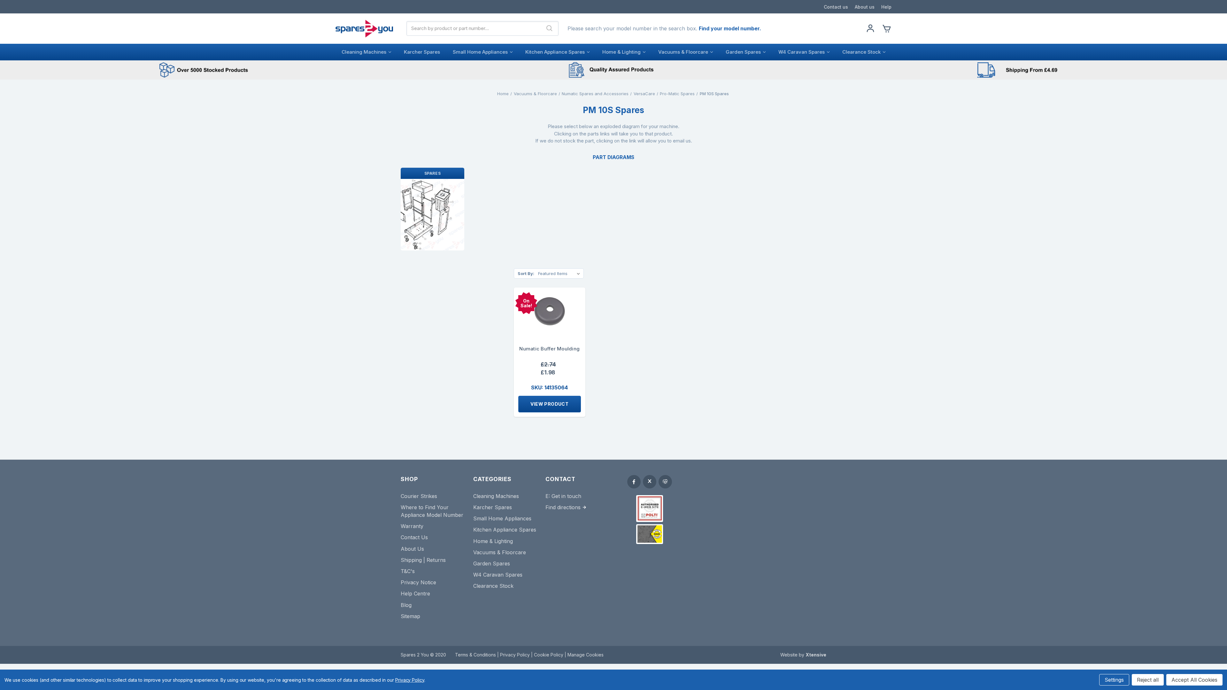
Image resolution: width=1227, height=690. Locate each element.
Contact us (836, 7)
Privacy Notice (418, 582)
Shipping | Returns (423, 560)
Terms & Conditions (476, 654)
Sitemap (410, 616)
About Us (412, 549)
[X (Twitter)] (649, 481)
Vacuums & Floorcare (683, 52)
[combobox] (474, 28)
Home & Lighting (621, 52)
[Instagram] (665, 481)
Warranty (412, 526)
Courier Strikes (419, 496)
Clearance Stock (861, 52)
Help (886, 7)
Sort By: (526, 273)
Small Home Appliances (480, 52)
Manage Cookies (585, 654)
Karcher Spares (422, 52)
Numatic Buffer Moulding (549, 349)
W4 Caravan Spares (801, 52)
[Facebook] (634, 481)
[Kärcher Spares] (649, 534)
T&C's (408, 571)
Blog (406, 605)
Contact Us (414, 537)
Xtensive (816, 654)
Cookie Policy (549, 654)
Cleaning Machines (364, 52)
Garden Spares (743, 52)
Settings (1114, 680)
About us (865, 7)
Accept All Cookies (1194, 680)
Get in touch (566, 496)
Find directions (563, 507)
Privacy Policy (515, 654)
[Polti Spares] (649, 508)
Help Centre (415, 593)
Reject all (1148, 680)
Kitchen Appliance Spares (555, 52)
